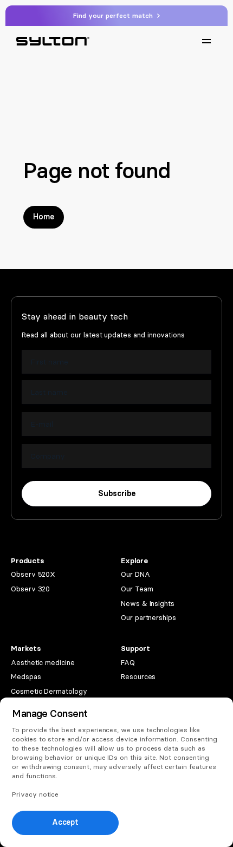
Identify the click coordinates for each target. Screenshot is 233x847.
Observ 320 (30, 589)
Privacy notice (35, 794)
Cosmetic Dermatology (49, 691)
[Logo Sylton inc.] (52, 41)
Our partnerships (148, 618)
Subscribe (116, 493)
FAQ (128, 663)
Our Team (137, 589)
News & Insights (147, 604)
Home (43, 216)
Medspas (26, 677)
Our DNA (135, 574)
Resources (138, 677)
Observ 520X (33, 574)
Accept (65, 822)
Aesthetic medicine (43, 663)
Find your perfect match (114, 16)
